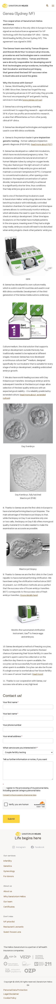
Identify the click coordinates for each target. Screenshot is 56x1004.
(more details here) (29, 595)
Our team (7, 901)
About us (7, 891)
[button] (47, 5)
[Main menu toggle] (53, 6)
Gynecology (9, 871)
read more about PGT (41, 144)
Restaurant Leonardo (13, 927)
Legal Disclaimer (11, 994)
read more (38, 674)
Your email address (12, 736)
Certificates (9, 906)
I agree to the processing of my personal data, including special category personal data (26, 789)
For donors (8, 876)
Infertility (7, 861)
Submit (11, 818)
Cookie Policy (9, 998)
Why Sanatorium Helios (14, 896)
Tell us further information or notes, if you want (25, 759)
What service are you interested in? (20, 747)
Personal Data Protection (15, 990)
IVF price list (9, 921)
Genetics (7, 866)
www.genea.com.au (32, 100)
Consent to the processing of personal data (19, 795)
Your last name (10, 713)
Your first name (11, 702)
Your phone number (12, 725)
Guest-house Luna (12, 932)
